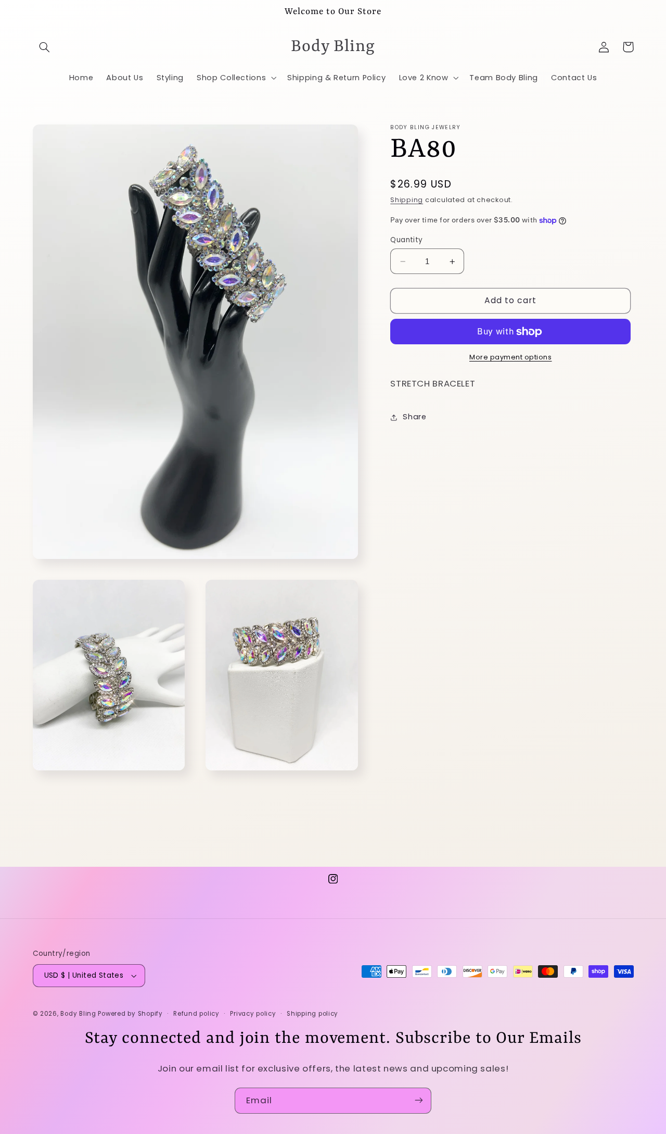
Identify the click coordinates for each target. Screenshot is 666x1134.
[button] (45, 47)
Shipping (406, 200)
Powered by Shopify (130, 1014)
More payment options (510, 357)
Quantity (406, 240)
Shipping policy (312, 1014)
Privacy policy (253, 1014)
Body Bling (79, 1014)
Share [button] (414, 417)
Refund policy (196, 1014)
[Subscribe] (419, 1100)
